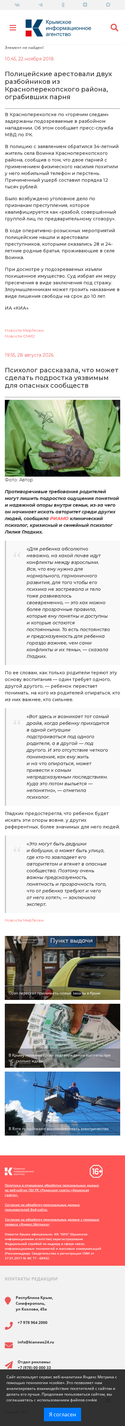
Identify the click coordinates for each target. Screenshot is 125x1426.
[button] (114, 27)
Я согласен (62, 1414)
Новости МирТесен (24, 330)
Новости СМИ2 (20, 336)
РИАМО (59, 518)
